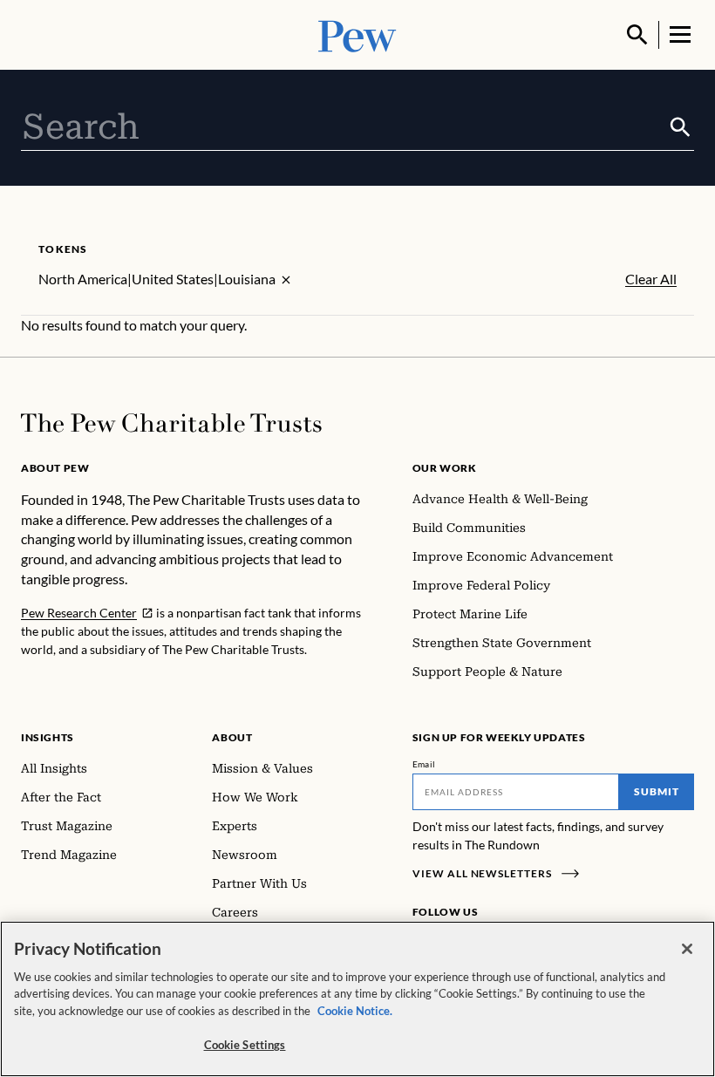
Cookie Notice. (354, 1011)
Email (424, 764)
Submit (656, 791)
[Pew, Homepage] (357, 34)
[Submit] (680, 127)
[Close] (687, 949)
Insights (47, 737)
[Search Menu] (637, 35)
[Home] (171, 423)
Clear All (651, 279)
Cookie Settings (245, 1045)
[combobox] (344, 127)
